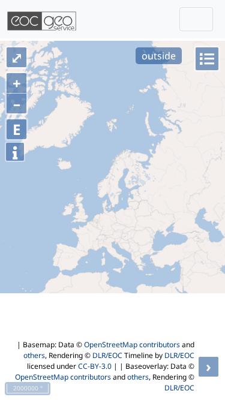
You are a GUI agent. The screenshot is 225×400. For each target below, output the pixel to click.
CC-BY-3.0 (95, 366)
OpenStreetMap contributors (132, 344)
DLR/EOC (107, 355)
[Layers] (207, 58)
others (34, 355)
